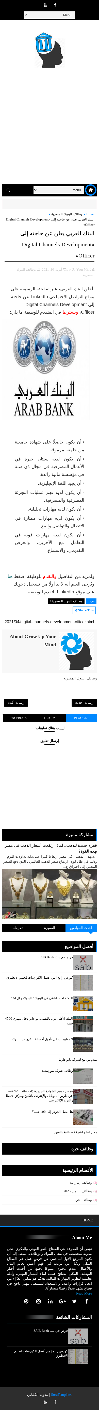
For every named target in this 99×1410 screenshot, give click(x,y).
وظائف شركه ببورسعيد (57, 1071)
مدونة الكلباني (37, 1395)
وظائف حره (83, 1200)
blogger (81, 718)
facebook (18, 718)
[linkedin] (50, 1301)
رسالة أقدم (16, 702)
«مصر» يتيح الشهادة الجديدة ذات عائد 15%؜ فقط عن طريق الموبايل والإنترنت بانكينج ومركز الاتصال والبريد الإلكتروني (39, 1095)
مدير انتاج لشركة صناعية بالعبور (75, 1132)
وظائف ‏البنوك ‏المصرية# (66, 601)
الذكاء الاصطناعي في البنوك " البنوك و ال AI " (42, 998)
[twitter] (74, 1301)
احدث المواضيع (81, 928)
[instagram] (38, 1301)
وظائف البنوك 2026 (77, 1191)
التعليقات (18, 928)
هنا (10, 576)
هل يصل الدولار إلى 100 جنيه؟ (52, 1112)
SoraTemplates (61, 1395)
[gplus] (62, 1301)
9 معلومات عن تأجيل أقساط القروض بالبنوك (42, 1039)
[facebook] (55, 5)
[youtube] (45, 5)
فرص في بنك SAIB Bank (56, 957)
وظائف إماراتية (81, 1182)
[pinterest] (26, 1301)
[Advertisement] (49, 126)
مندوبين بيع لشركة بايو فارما (78, 1059)
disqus (50, 718)
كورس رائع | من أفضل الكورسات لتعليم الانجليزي (39, 977)
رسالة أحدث (84, 702)
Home (90, 214)
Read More (84, 1293)
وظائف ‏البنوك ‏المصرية (66, 214)
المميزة (49, 928)
